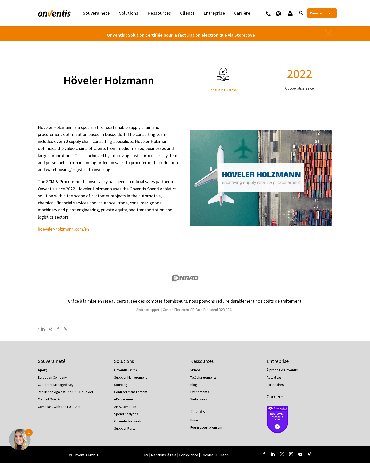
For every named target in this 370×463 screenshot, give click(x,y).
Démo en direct (322, 13)
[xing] (309, 454)
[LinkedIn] (43, 329)
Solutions (128, 13)
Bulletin (222, 455)
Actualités (274, 377)
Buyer (194, 420)
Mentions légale (164, 455)
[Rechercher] (301, 13)
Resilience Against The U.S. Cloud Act (65, 392)
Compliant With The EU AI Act (59, 406)
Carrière (275, 396)
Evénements (199, 392)
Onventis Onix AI (126, 370)
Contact (271, 13)
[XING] (51, 329)
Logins (289, 13)
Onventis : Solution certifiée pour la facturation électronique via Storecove (181, 35)
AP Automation (125, 406)
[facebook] (264, 454)
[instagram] (291, 454)
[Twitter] (66, 329)
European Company (52, 377)
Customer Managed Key (56, 384)
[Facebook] (58, 329)
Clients (187, 13)
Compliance (189, 455)
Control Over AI (49, 399)
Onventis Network (127, 421)
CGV (145, 455)
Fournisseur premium (206, 427)
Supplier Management (130, 377)
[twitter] (282, 454)
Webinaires (198, 399)
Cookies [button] (207, 455)
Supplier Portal (125, 428)
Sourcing (120, 384)
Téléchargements (203, 377)
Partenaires (275, 384)
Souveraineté (96, 13)
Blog (193, 384)
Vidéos (195, 370)
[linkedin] (273, 454)
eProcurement (125, 399)
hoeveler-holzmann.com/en (63, 229)
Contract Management (130, 392)
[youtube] (300, 454)
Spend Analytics (126, 414)
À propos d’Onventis (282, 370)
